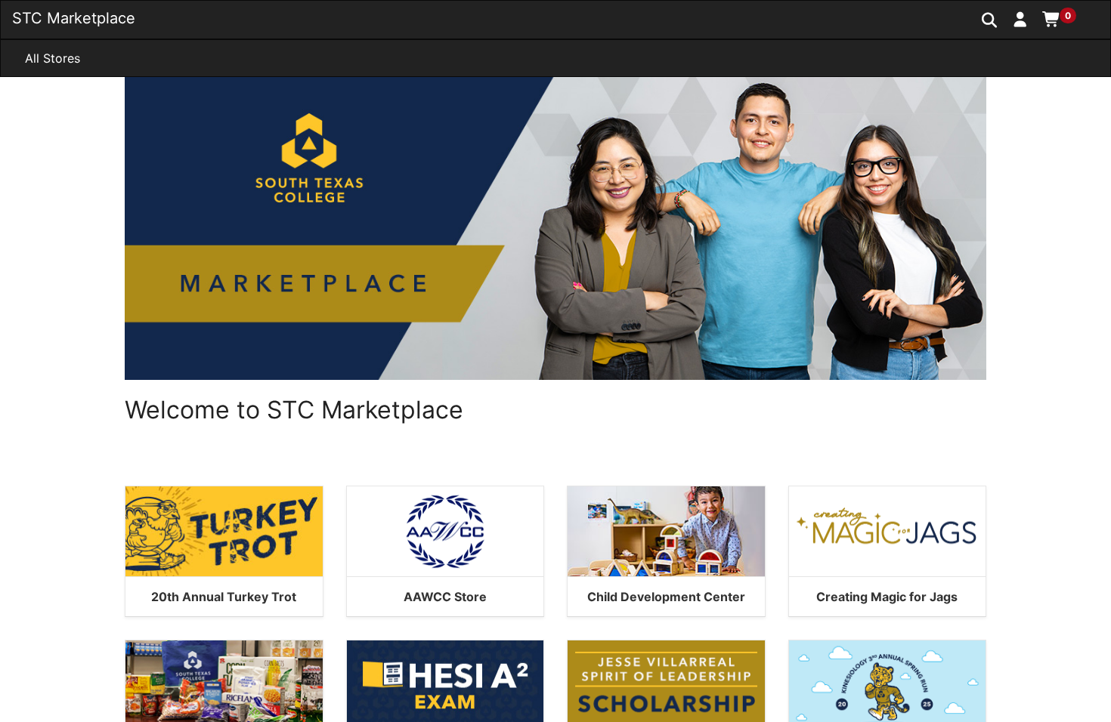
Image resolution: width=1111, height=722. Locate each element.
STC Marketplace (73, 18)
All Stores (52, 58)
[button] (1020, 19)
